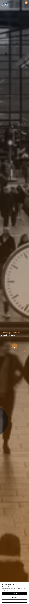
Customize (14, 597)
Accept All (14, 593)
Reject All (14, 601)
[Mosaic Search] (4, 3)
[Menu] (26, 2)
